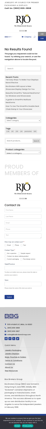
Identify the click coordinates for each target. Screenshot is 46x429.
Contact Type (10, 250)
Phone (17, 245)
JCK (17, 131)
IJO (12, 131)
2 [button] (22, 30)
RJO (35, 131)
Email (9, 245)
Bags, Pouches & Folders (15, 357)
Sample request (25, 253)
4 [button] (26, 30)
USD (41, 34)
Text (24, 245)
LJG (21, 131)
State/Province (10, 264)
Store (6, 280)
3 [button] (24, 30)
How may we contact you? (14, 242)
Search (36, 141)
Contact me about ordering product (18, 256)
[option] (23, 20)
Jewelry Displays (12, 354)
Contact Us (10, 364)
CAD (41, 38)
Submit (9, 297)
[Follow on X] (13, 338)
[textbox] (23, 153)
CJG (8, 131)
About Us (9, 367)
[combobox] (23, 152)
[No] (43, 422)
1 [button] (20, 30)
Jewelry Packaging (13, 350)
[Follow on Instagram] (6, 338)
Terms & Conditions (13, 360)
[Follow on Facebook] (9, 338)
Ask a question (11, 253)
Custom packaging (13, 259)
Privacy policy (27, 426)
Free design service (29, 259)
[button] (3, 22)
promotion (28, 131)
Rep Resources (11, 371)
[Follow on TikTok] (17, 338)
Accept (17, 426)
